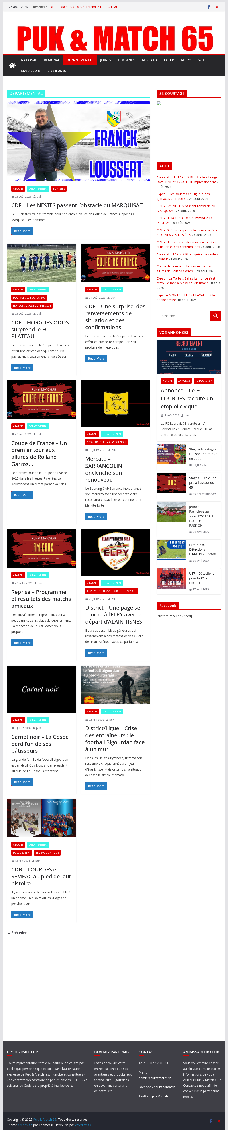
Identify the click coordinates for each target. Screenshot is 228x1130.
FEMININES (126, 60)
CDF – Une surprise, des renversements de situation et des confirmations (115, 317)
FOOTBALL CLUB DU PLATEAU (29, 297)
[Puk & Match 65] (113, 25)
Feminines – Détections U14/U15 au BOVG (202, 549)
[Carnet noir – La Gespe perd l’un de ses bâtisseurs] (41, 689)
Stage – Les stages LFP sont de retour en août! (203, 454)
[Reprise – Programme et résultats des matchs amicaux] (41, 548)
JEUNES (105, 60)
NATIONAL (29, 60)
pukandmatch (165, 1087)
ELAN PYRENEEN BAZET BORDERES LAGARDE (111, 591)
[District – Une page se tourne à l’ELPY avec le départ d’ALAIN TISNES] (115, 552)
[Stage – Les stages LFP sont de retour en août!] (171, 457)
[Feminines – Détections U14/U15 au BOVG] (171, 553)
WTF (201, 60)
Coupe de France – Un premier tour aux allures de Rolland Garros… (39, 453)
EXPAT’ (169, 60)
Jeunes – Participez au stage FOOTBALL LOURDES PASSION (201, 516)
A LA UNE (18, 188)
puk (39, 196)
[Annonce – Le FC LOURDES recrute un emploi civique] (189, 357)
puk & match (161, 1096)
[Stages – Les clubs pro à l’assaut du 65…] (171, 486)
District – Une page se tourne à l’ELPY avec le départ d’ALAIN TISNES (113, 614)
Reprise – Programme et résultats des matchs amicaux (41, 598)
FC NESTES (59, 188)
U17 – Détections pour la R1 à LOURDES (201, 578)
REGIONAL (52, 60)
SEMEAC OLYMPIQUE (47, 852)
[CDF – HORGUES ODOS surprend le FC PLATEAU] (41, 263)
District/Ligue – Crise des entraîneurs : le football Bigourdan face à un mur (115, 738)
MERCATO (149, 60)
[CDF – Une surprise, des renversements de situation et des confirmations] (115, 263)
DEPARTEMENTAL (80, 60)
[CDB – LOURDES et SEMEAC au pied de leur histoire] (41, 818)
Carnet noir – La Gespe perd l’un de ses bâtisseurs (40, 743)
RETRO (186, 60)
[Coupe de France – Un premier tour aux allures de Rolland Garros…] (41, 399)
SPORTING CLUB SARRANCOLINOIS (106, 442)
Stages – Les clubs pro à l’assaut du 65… (202, 482)
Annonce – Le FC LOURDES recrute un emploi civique (187, 398)
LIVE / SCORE (31, 71)
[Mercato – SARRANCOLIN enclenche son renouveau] (115, 403)
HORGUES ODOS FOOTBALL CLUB (32, 305)
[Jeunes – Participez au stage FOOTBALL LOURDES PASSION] (171, 519)
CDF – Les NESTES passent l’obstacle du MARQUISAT (76, 205)
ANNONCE (184, 380)
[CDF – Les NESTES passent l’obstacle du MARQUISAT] (78, 141)
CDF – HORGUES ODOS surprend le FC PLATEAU (83, 7)
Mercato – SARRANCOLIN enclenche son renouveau (103, 469)
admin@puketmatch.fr (155, 1078)
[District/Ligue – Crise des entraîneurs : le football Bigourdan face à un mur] (115, 685)
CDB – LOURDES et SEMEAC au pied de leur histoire (41, 876)
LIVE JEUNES (57, 71)
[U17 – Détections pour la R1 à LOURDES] (171, 581)
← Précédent (18, 932)
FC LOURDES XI (21, 852)
